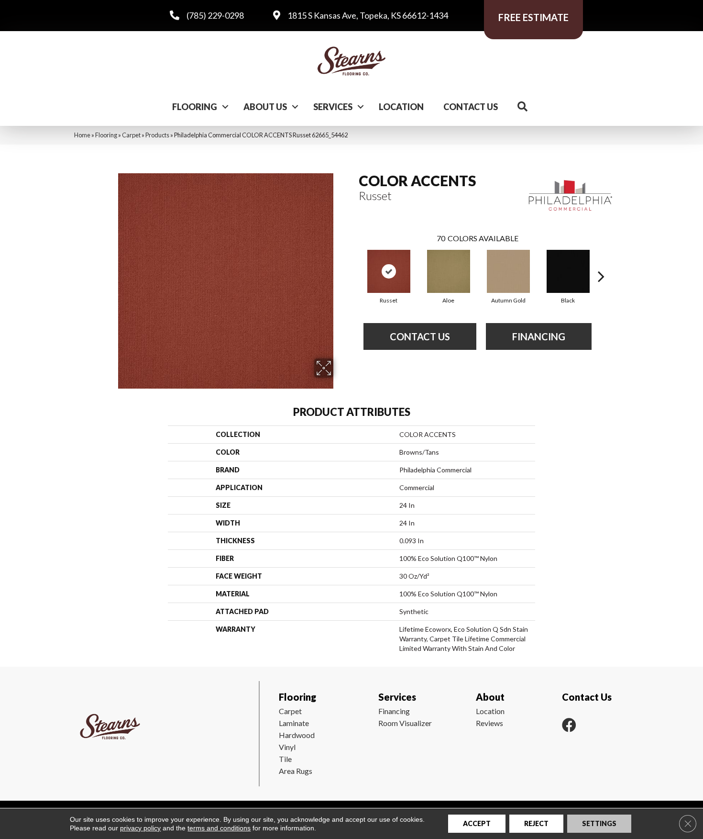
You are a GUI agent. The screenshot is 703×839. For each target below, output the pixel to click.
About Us (265, 106)
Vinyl (287, 746)
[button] (225, 107)
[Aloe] (448, 271)
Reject (536, 823)
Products (157, 135)
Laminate (294, 722)
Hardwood (297, 734)
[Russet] (389, 271)
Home (82, 135)
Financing (394, 711)
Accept (477, 823)
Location (401, 106)
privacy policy (140, 828)
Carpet (131, 135)
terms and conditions (219, 828)
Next (601, 262)
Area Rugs (295, 770)
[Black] (568, 271)
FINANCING (538, 336)
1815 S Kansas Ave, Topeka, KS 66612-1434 (367, 15)
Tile (285, 758)
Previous (354, 262)
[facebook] (569, 724)
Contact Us (470, 106)
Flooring (194, 106)
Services (332, 106)
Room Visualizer (405, 722)
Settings (599, 823)
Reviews (489, 722)
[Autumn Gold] (508, 271)
